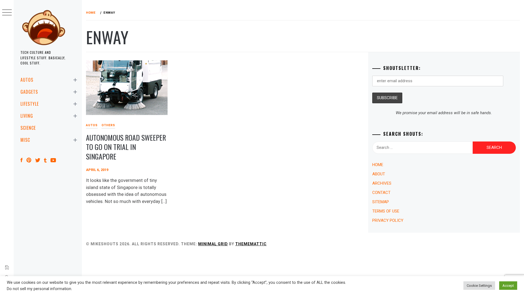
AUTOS (26, 79)
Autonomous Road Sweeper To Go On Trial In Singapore (126, 147)
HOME (377, 164)
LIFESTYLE (29, 104)
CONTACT (381, 192)
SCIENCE (28, 128)
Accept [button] (508, 286)
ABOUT (378, 174)
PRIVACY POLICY (387, 220)
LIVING (26, 116)
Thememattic (251, 244)
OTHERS (108, 125)
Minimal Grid (213, 244)
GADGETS (29, 91)
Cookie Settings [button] (479, 286)
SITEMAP (380, 201)
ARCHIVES (381, 183)
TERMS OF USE (385, 211)
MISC (25, 140)
